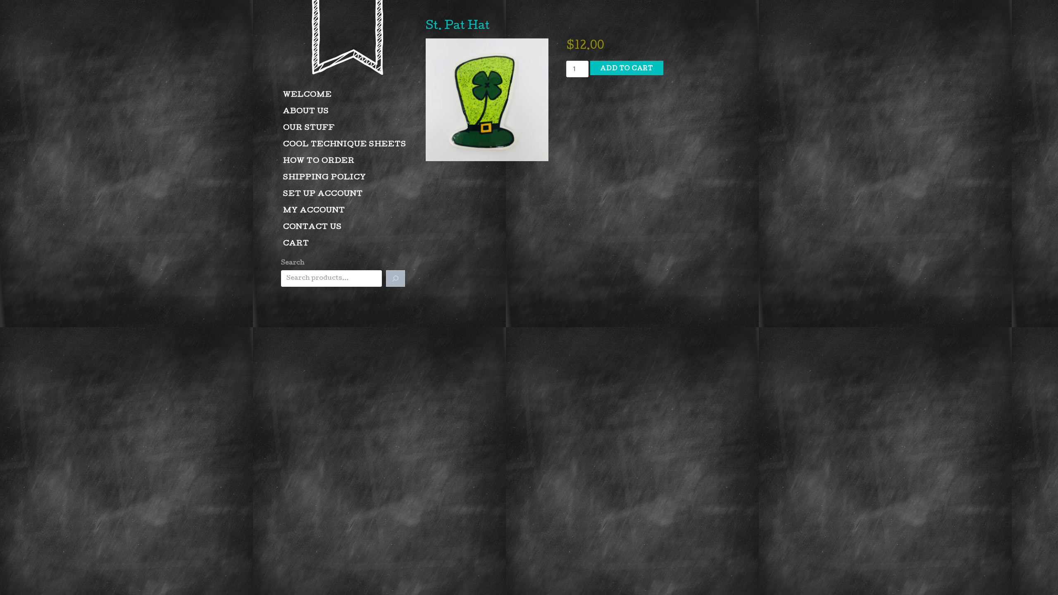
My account (314, 210)
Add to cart (626, 69)
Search (293, 263)
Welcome (307, 95)
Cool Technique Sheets (344, 144)
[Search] (395, 278)
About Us (306, 111)
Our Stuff (309, 128)
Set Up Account (323, 194)
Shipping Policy (324, 177)
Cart (296, 244)
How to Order (319, 161)
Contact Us (312, 227)
